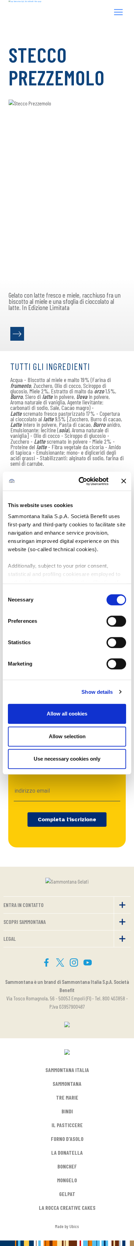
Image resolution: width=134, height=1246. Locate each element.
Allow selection (67, 736)
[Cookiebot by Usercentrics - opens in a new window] (81, 481)
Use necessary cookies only (67, 759)
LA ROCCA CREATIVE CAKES (67, 1207)
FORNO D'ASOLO (67, 1138)
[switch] (116, 621)
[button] (118, 13)
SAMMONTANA (67, 1083)
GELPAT (67, 1194)
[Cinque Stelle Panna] (17, 334)
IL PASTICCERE (67, 1125)
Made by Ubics (67, 1226)
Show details (97, 692)
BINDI (67, 1111)
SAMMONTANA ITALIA (67, 1070)
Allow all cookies (67, 714)
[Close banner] (123, 481)
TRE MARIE (67, 1097)
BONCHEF (67, 1166)
